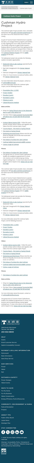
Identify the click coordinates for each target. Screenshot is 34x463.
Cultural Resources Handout (11, 102)
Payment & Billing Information (15, 350)
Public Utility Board (7, 417)
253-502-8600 (7, 332)
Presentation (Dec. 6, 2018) (10, 90)
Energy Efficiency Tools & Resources (12, 399)
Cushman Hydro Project (12, 16)
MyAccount (5, 353)
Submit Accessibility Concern (10, 345)
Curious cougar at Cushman (11, 144)
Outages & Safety (9, 377)
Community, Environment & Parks (16, 404)
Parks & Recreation (7, 407)
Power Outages (6, 380)
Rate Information (6, 356)
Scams (3, 339)
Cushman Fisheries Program (12, 53)
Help (3, 337)
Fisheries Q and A (8, 100)
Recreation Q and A (8, 97)
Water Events (5, 382)
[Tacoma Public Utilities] (7, 2)
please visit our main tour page (22, 306)
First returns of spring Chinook (11, 131)
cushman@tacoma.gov (9, 82)
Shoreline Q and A (8, 95)
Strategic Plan (5, 423)
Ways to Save (7, 388)
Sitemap (4, 442)
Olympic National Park (24, 72)
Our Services (7, 364)
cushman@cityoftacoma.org (11, 295)
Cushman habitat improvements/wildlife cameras (17, 142)
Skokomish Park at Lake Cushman (12, 64)
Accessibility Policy (14, 442)
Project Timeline (7, 93)
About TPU (6, 415)
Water (3, 369)
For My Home (5, 391)
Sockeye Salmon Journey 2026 (11, 122)
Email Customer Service (9, 342)
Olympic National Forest (12, 77)
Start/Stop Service (7, 358)
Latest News (5, 420)
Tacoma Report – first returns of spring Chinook (16, 128)
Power (3, 366)
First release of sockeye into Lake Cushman (15, 139)
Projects (4, 409)
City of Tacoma (14, 444)
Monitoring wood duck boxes (11, 133)
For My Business (6, 393)
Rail (2, 372)
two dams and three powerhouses (21, 32)
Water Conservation (7, 396)
